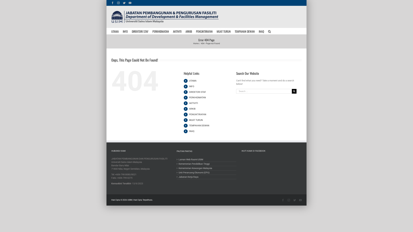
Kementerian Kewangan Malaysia (195, 168)
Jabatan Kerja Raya (188, 177)
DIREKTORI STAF (197, 92)
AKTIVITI (193, 103)
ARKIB (192, 108)
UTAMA (192, 80)
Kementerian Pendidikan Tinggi (194, 164)
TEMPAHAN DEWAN (199, 125)
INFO (191, 86)
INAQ (191, 131)
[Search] (269, 31)
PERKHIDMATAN (197, 97)
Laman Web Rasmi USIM (191, 159)
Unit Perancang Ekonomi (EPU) (194, 172)
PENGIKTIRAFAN (197, 114)
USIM (129, 200)
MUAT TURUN (196, 120)
